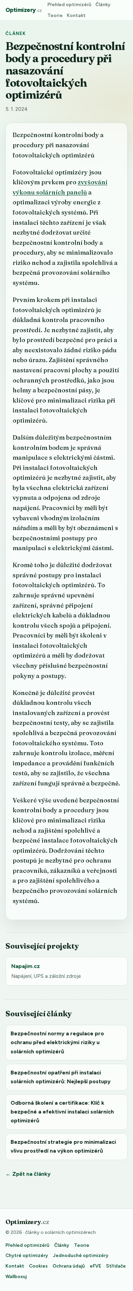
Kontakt (76, 15)
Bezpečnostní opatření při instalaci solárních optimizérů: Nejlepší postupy (60, 1077)
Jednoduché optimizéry (80, 1255)
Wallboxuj (16, 1276)
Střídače (116, 1266)
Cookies (38, 1266)
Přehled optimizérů (69, 4)
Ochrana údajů (69, 1266)
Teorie (55, 15)
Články (102, 4)
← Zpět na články (27, 1174)
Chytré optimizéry (26, 1255)
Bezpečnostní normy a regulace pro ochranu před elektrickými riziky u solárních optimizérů (57, 1042)
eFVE (95, 1266)
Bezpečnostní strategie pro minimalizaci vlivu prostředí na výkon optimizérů (63, 1146)
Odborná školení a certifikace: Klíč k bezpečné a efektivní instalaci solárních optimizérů (62, 1112)
